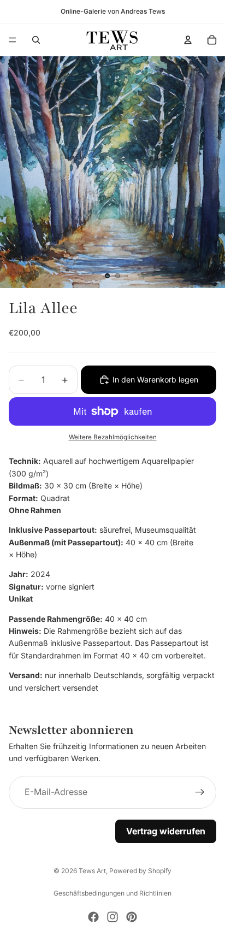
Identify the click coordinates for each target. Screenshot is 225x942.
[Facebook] (93, 916)
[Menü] (12, 39)
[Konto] (188, 40)
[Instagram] (112, 916)
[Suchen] (36, 40)
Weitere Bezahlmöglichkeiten (113, 437)
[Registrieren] (199, 792)
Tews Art (92, 871)
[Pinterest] (131, 916)
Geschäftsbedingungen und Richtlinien (112, 893)
